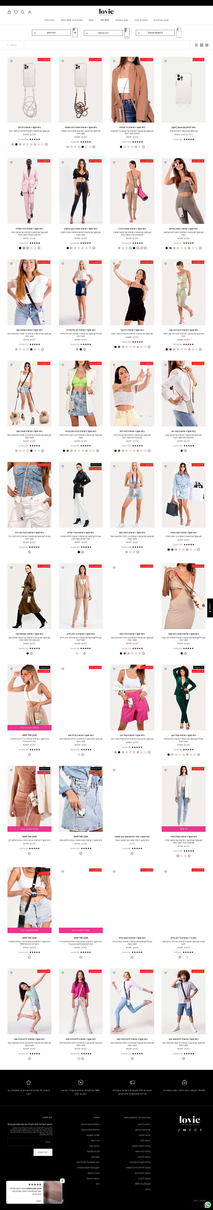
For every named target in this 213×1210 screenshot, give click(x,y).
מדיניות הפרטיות (46, 1134)
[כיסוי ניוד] (24, 144)
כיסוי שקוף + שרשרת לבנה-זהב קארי (183, 330)
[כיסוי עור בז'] (81, 653)
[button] (62, 1181)
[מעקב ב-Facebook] (200, 1130)
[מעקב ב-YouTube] (184, 1130)
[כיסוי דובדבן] (170, 248)
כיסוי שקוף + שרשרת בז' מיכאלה (132, 127)
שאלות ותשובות (93, 1135)
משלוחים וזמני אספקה (90, 1124)
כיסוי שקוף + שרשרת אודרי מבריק (81, 532)
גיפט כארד (49, 20)
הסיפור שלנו (94, 1145)
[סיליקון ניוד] (176, 754)
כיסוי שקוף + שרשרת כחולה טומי (132, 532)
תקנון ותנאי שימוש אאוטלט (88, 1167)
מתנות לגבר (145, 1140)
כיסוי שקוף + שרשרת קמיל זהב (132, 735)
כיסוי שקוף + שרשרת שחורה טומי (29, 330)
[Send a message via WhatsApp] (207, 1204)
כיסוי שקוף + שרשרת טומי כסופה (183, 532)
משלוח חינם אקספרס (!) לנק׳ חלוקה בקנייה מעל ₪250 (106, 2)
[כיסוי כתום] (136, 147)
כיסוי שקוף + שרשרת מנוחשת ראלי (29, 634)
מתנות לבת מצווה (142, 1151)
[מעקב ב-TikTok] (179, 1130)
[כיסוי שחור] (121, 147)
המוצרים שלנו (141, 20)
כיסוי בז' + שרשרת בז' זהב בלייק (183, 938)
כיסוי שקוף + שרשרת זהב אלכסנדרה (80, 330)
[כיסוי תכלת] (132, 147)
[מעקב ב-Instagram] (195, 1130)
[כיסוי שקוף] (143, 147)
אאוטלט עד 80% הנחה (72, 20)
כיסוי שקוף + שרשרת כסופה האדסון (183, 228)
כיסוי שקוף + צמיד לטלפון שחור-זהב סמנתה (132, 836)
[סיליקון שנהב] (180, 754)
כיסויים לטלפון (144, 1124)
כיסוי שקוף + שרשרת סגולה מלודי (183, 836)
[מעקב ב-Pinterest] (189, 1130)
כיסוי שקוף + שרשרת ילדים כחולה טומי (132, 1039)
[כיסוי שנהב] (128, 147)
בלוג (98, 1183)
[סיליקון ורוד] (195, 754)
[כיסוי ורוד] (139, 147)
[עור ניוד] (12, 144)
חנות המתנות (122, 20)
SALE (91, 20)
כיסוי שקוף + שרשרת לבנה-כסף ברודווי (80, 431)
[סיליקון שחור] (81, 349)
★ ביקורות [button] (210, 608)
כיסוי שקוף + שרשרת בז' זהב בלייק (81, 634)
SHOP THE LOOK (29, 735)
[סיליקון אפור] (172, 754)
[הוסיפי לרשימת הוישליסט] (165, 61)
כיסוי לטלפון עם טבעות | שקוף (184, 127)
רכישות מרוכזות (93, 1178)
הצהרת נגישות (94, 1172)
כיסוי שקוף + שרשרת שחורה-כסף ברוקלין (80, 228)
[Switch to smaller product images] (201, 45)
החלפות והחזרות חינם (90, 1129)
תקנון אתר (95, 1156)
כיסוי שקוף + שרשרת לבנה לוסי (132, 431)
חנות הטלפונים (161, 20)
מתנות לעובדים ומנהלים (140, 1162)
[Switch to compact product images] (196, 45)
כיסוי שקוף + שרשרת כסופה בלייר (132, 938)
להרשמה (43, 1152)
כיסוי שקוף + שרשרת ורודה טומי (132, 634)
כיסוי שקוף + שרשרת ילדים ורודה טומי (81, 1039)
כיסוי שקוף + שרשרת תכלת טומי (81, 735)
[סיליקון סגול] (191, 754)
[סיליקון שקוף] (84, 349)
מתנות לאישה (144, 1135)
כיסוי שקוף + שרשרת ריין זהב (29, 127)
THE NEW (104, 20)
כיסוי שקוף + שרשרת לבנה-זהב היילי (29, 532)
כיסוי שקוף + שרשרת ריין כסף (132, 330)
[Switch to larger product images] (207, 45)
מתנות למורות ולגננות (141, 1145)
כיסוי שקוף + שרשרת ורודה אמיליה (29, 228)
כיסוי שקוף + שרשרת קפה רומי (183, 431)
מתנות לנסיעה (144, 1156)
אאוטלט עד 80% (142, 1183)
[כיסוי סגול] (86, 147)
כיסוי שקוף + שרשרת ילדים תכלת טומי (29, 1039)
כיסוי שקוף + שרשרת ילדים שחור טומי (183, 1039)
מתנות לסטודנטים (142, 1172)
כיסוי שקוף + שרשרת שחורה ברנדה (132, 228)
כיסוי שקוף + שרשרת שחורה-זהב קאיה (183, 634)
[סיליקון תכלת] (183, 754)
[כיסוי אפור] (67, 147)
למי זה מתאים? (93, 1151)
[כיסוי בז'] (124, 147)
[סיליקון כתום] (187, 754)
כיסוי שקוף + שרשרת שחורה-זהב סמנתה (81, 127)
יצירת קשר (95, 1140)
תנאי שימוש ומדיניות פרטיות (88, 1162)
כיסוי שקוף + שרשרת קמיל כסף (183, 735)
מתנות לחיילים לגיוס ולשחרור (138, 1167)
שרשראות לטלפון (143, 1129)
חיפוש (147, 1189)
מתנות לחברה (144, 1178)
